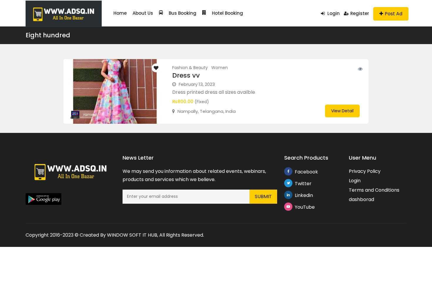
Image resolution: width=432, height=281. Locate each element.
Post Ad (393, 13)
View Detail (342, 111)
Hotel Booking (227, 13)
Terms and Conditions (374, 190)
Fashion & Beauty (190, 68)
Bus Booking (182, 13)
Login (333, 13)
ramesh (90, 114)
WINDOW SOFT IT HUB (132, 235)
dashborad (361, 199)
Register (359, 13)
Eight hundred (48, 35)
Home (120, 13)
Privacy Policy (365, 171)
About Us (143, 13)
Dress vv (186, 75)
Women (219, 68)
